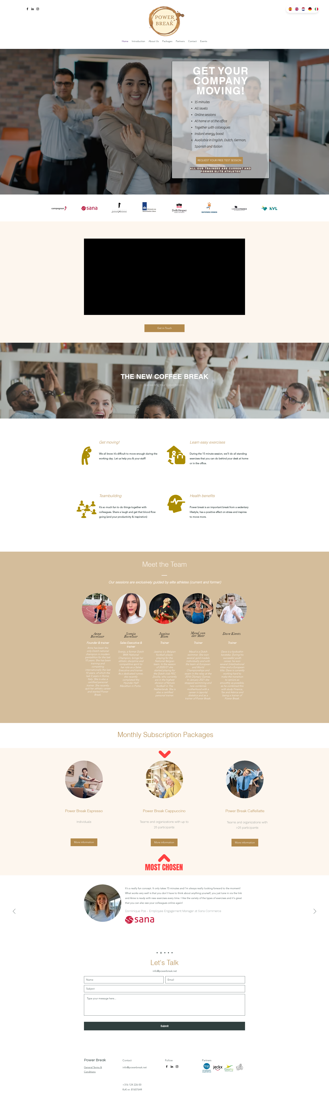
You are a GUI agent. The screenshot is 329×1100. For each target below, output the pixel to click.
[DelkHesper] (164, 953)
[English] (295, 9)
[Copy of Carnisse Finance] (172, 952)
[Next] (315, 911)
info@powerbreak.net (165, 971)
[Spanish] (289, 9)
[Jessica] (157, 952)
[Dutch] (302, 9)
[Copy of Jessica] (160, 952)
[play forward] (273, 208)
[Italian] (315, 9)
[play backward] (55, 208)
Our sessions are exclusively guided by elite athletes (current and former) (164, 582)
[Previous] (14, 911)
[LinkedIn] (32, 9)
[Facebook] (27, 9)
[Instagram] (37, 9)
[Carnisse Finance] (168, 952)
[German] (309, 9)
